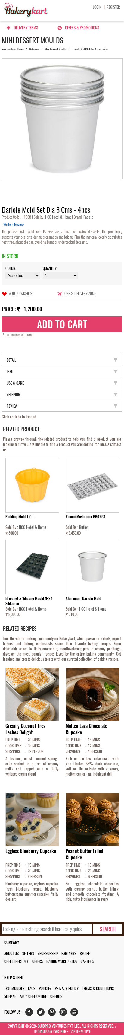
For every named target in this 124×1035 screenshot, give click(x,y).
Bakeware (34, 49)
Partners (68, 953)
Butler (83, 527)
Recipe (85, 953)
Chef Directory (16, 961)
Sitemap (10, 996)
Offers (37, 961)
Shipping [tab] (13, 394)
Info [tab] (10, 371)
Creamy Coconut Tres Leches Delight (25, 729)
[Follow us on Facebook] (30, 1013)
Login (97, 7)
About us (11, 953)
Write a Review (13, 224)
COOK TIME (13, 745)
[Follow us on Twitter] (42, 1013)
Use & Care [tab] (15, 383)
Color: (10, 268)
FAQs (31, 988)
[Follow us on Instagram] (64, 1013)
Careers (87, 961)
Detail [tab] (11, 360)
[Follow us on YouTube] (75, 1013)
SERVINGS (12, 751)
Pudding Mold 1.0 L (19, 516)
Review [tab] (12, 405)
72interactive (80, 1031)
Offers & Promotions (82, 27)
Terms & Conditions (98, 988)
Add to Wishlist (21, 293)
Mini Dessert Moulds (55, 49)
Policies (45, 988)
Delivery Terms (26, 27)
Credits (56, 996)
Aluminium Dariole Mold (83, 598)
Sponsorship (48, 953)
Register (113, 7)
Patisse (87, 217)
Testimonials (14, 988)
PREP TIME (12, 739)
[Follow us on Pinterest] (53, 1013)
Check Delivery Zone (80, 293)
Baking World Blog (61, 961)
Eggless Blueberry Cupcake (30, 851)
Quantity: (50, 268)
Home (20, 49)
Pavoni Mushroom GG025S (85, 516)
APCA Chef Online (33, 996)
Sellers (28, 953)
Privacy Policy (67, 988)
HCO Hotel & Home (58, 217)
